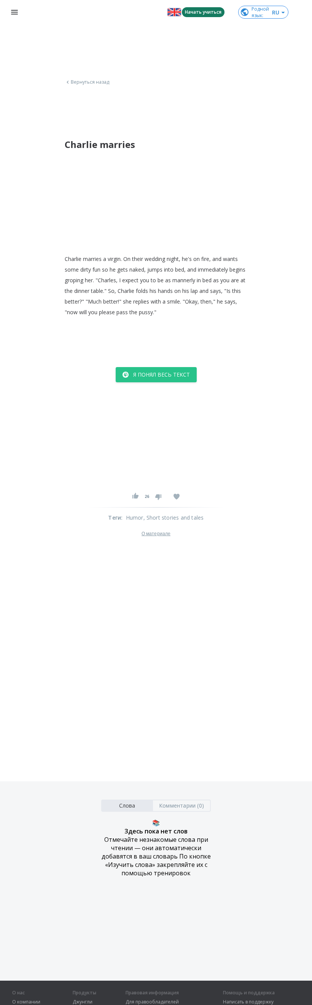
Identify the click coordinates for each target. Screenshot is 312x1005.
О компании (26, 1002)
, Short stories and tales (173, 517)
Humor (134, 517)
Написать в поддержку (248, 1002)
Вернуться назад (90, 82)
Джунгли (82, 1002)
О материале (156, 533)
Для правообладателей (152, 1002)
